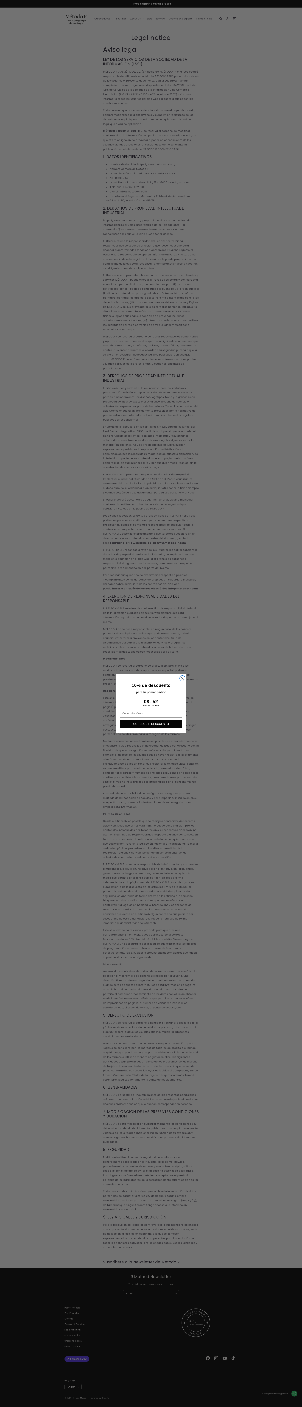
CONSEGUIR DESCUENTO (151, 723)
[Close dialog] (182, 678)
